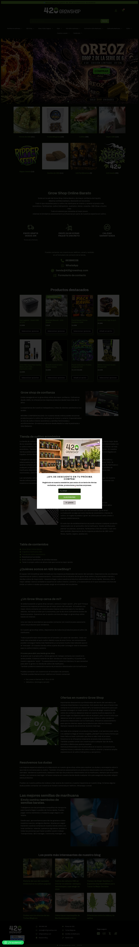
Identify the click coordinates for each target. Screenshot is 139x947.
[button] (13, 942)
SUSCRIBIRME (70, 497)
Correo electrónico (66, 487)
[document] (69, 473)
